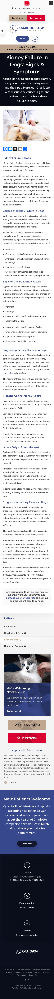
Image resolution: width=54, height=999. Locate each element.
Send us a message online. (27, 935)
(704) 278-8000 (28, 12)
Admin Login (21, 975)
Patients (8, 626)
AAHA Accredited (29, 725)
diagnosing (8, 373)
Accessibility (27, 972)
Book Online (18, 18)
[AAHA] (27, 4)
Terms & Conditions (12, 972)
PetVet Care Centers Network (31, 988)
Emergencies (36, 18)
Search (37, 972)
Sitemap (46, 972)
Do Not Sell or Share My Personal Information (33, 970)
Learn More (27, 844)
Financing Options (13, 646)
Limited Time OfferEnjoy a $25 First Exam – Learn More (25, 48)
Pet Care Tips (11, 640)
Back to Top (33, 975)
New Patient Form (13, 633)
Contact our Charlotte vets (20, 598)
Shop (22, 38)
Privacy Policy (9, 970)
